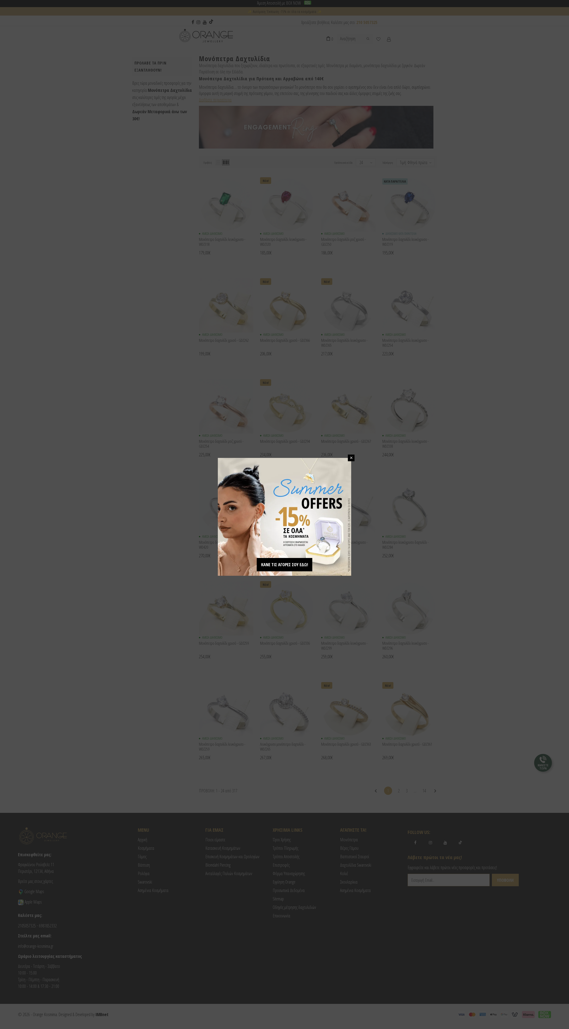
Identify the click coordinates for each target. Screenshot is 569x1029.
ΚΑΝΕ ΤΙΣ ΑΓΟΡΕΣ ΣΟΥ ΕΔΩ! (284, 565)
